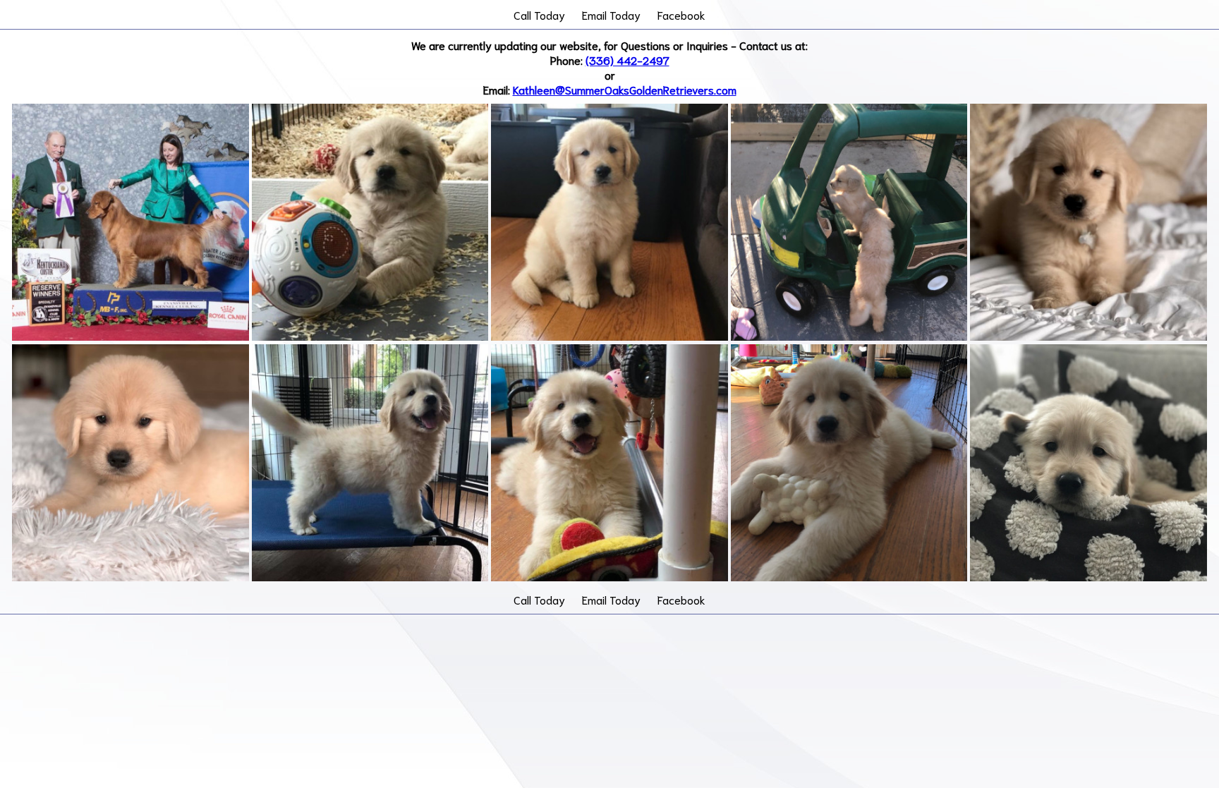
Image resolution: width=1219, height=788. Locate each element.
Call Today (539, 14)
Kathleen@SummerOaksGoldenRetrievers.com (624, 89)
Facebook (681, 14)
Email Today (611, 14)
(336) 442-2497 (627, 59)
